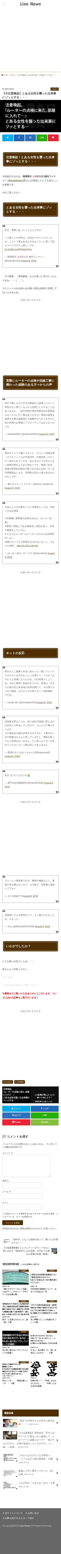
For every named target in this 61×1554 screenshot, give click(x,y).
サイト (5, 1203)
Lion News (30, 3)
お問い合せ (33, 1513)
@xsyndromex (15, 180)
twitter (11, 977)
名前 (5, 1181)
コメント (7, 1153)
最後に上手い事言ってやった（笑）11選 (36, 1472)
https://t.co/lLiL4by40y (27, 546)
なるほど (8, 1082)
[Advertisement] (30, 40)
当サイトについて (14, 1513)
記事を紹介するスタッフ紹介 (19, 1518)
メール (6, 1192)
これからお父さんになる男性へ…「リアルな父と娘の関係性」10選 (35, 1458)
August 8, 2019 (28, 261)
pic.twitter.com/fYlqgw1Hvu (18, 249)
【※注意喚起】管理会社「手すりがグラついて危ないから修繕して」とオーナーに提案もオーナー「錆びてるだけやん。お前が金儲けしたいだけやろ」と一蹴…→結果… (29, 1440)
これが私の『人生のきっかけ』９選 (36, 1485)
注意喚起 (20, 1082)
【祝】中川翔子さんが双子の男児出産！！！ (36, 1422)
